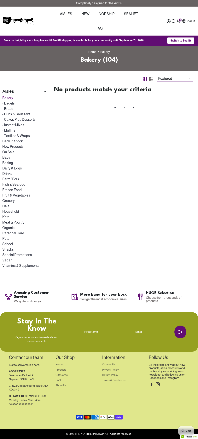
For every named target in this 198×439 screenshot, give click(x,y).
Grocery (8, 201)
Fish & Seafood (13, 184)
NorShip (107, 14)
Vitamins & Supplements (20, 266)
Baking (7, 163)
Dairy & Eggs (12, 168)
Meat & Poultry (13, 222)
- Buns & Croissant (16, 114)
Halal (6, 206)
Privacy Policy (110, 369)
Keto (5, 217)
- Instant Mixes (13, 125)
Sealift (131, 14)
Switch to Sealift (180, 40)
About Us (61, 385)
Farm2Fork (10, 179)
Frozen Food (12, 190)
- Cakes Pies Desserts (19, 120)
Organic (8, 228)
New (85, 14)
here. (37, 364)
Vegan (7, 260)
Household (10, 212)
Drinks (7, 174)
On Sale (8, 152)
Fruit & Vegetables (16, 195)
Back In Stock (12, 141)
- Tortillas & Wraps (16, 136)
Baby (6, 157)
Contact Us (108, 364)
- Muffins (8, 130)
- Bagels (8, 103)
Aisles (66, 14)
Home (92, 52)
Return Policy (110, 374)
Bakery (7, 98)
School (7, 244)
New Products (13, 147)
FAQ (99, 28)
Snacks (8, 249)
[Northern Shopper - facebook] (151, 384)
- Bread (7, 109)
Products (60, 369)
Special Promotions (17, 255)
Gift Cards (61, 374)
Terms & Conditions (113, 380)
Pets (5, 239)
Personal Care (13, 233)
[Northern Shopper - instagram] (157, 384)
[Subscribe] (180, 332)
